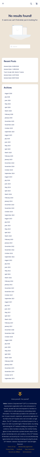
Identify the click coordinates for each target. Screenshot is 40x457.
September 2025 (9, 132)
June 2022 (8, 267)
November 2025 (9, 125)
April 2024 (8, 191)
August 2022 (8, 260)
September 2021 (9, 298)
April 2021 (8, 316)
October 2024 (9, 170)
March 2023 (8, 236)
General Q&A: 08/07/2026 (11, 78)
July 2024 (7, 180)
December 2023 (9, 205)
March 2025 (8, 152)
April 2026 (8, 107)
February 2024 (9, 198)
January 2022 (8, 284)
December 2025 (9, 121)
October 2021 (9, 295)
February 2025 (9, 156)
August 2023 (8, 218)
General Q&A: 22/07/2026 (11, 75)
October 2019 (9, 375)
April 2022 (8, 274)
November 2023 (9, 208)
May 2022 (8, 271)
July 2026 (7, 97)
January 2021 (8, 326)
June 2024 (8, 184)
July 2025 (7, 138)
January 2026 (8, 118)
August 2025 (8, 135)
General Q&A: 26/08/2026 (11, 66)
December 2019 (9, 368)
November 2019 (9, 371)
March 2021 (8, 319)
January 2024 (8, 201)
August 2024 (8, 177)
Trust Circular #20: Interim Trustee (14, 72)
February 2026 (9, 114)
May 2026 (8, 104)
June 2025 (8, 142)
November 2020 (9, 333)
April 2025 (8, 149)
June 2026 (8, 100)
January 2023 (8, 243)
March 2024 (8, 194)
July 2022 (7, 264)
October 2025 (9, 128)
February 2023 (9, 239)
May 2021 (8, 312)
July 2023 (7, 222)
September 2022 (9, 257)
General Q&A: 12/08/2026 (11, 69)
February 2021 (9, 323)
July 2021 (7, 305)
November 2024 (9, 166)
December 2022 (9, 246)
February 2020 (9, 361)
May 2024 (8, 187)
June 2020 (8, 347)
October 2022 (9, 253)
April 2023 (8, 232)
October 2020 (9, 337)
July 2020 (7, 344)
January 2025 (8, 159)
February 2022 (9, 281)
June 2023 (8, 225)
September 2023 (9, 215)
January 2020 (8, 364)
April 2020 (8, 354)
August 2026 (8, 93)
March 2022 (8, 278)
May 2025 (8, 145)
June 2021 (8, 309)
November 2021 (9, 291)
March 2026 (8, 111)
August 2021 (8, 302)
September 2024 (9, 173)
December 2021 (9, 288)
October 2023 (9, 211)
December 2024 (9, 163)
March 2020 (8, 357)
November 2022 (9, 250)
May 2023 (8, 229)
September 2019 (9, 378)
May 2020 (8, 351)
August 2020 (8, 340)
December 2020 (9, 330)
